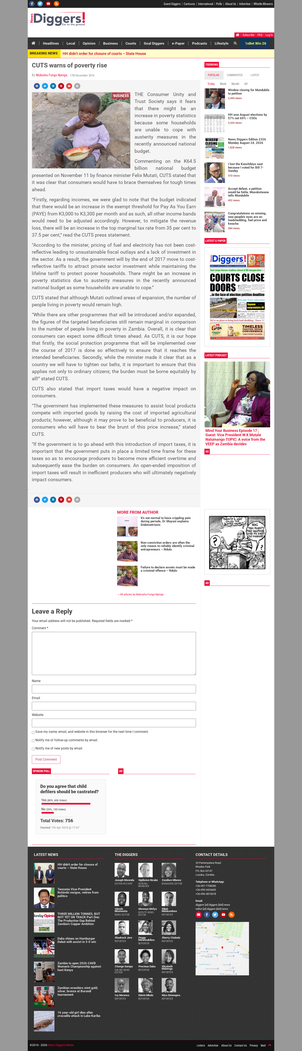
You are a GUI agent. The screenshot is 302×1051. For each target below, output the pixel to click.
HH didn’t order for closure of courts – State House (104, 53)
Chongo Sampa (124, 966)
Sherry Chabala (171, 937)
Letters (201, 1045)
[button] (37, 86)
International (205, 4)
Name (36, 681)
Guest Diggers (172, 4)
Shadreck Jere (123, 937)
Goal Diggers (154, 43)
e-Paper (178, 43)
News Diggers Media (61, 1045)
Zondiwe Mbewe (171, 880)
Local (71, 43)
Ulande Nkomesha (121, 910)
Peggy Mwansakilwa (146, 938)
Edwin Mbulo (145, 995)
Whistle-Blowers (263, 4)
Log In (269, 35)
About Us (230, 4)
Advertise (244, 4)
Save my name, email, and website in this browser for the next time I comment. (92, 732)
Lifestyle (221, 43)
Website (37, 715)
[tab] (214, 75)
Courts (131, 43)
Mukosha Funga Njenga (51, 75)
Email (36, 698)
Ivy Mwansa (122, 995)
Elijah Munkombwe (169, 910)
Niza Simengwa (171, 995)
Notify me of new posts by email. (59, 748)
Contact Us (240, 1045)
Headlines (51, 43)
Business (110, 43)
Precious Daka (147, 966)
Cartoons (189, 4)
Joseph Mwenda (124, 880)
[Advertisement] (195, 21)
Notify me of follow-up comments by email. (66, 740)
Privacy (254, 1045)
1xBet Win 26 (255, 43)
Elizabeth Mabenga (167, 967)
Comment (40, 628)
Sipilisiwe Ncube (148, 880)
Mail (263, 1045)
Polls (219, 4)
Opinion (89, 43)
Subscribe (248, 35)
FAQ (259, 35)
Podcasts (199, 43)
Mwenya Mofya (147, 908)
